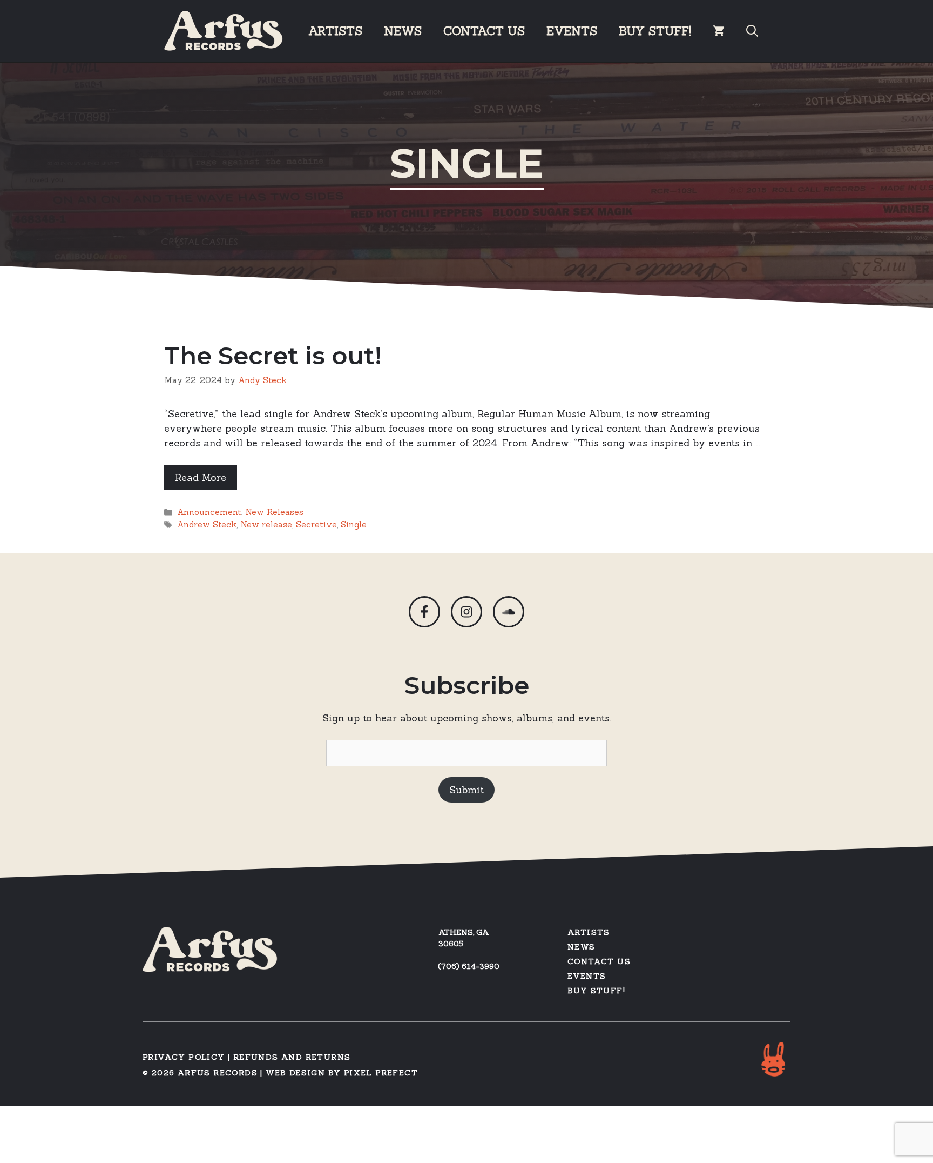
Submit (466, 790)
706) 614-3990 (470, 966)
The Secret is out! (273, 355)
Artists (335, 30)
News (403, 30)
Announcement (209, 512)
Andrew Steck (206, 524)
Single (354, 524)
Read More (200, 477)
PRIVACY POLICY (184, 1057)
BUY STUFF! (655, 30)
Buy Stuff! (596, 990)
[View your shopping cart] (718, 31)
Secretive (316, 524)
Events (571, 30)
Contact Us (484, 30)
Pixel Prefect (381, 1073)
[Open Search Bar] (752, 31)
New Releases (274, 512)
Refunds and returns (292, 1057)
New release (266, 524)
